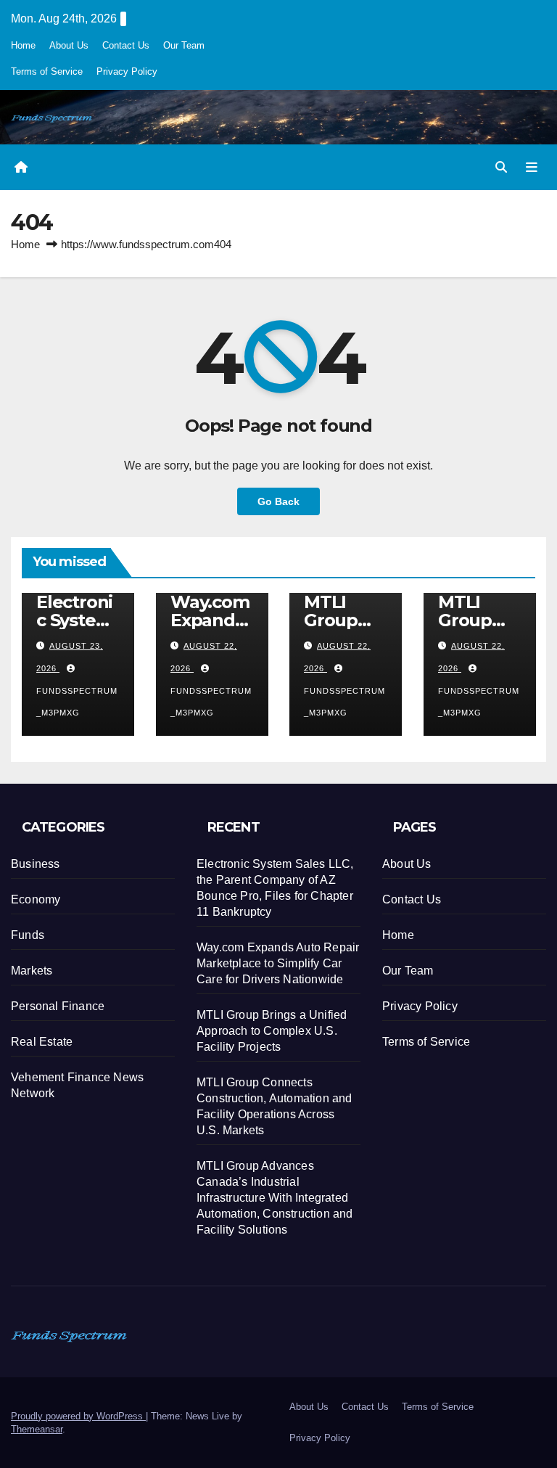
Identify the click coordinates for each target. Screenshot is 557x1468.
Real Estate (42, 1042)
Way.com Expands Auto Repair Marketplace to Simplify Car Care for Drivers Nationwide (278, 963)
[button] (501, 167)
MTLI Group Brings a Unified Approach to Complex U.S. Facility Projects (272, 1031)
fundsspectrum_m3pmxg (76, 701)
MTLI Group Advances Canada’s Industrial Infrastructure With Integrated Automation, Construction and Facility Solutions (275, 1198)
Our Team (184, 45)
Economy (35, 899)
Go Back (278, 501)
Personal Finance (57, 1006)
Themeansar (36, 1429)
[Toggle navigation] (531, 167)
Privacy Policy (126, 71)
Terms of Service (47, 71)
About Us (68, 45)
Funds (27, 935)
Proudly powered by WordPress (78, 1416)
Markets (31, 970)
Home (23, 45)
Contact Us (125, 45)
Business (35, 864)
